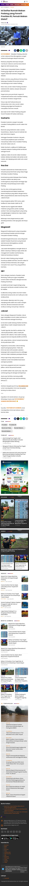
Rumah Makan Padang (20, 428)
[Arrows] (2, 509)
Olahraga (6, 858)
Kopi (5, 855)
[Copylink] (26, 50)
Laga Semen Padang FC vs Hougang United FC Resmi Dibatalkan (8, 612)
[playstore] (14, 839)
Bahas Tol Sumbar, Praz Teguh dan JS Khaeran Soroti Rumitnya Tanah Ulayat (21, 567)
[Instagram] (14, 831)
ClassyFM (6, 878)
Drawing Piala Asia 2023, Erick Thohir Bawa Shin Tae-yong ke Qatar (15, 763)
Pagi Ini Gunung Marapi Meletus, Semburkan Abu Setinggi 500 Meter (16, 756)
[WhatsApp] (21, 50)
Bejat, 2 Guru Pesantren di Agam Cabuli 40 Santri (15, 795)
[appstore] (5, 839)
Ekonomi (6, 849)
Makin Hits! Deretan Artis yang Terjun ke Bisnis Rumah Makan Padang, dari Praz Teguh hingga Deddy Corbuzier (14, 454)
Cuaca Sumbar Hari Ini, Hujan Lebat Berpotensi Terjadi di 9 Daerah (21, 523)
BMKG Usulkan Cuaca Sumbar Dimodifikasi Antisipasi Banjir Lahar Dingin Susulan (16, 741)
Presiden (4, 425)
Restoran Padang (7, 428)
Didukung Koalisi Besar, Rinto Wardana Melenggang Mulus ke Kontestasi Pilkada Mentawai (15, 780)
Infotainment (7, 852)
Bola (5, 848)
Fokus (12, 7)
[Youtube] (16, 831)
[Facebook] (15, 50)
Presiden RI (12, 425)
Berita (5, 846)
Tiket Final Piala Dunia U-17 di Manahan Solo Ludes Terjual (14, 733)
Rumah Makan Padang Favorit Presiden (7, 431)
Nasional (6, 856)
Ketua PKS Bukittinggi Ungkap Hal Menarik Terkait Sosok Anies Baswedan (16, 749)
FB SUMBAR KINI (23, 386)
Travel (5, 859)
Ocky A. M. (3, 22)
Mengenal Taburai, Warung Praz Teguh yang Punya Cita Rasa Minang (14, 447)
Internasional (7, 853)
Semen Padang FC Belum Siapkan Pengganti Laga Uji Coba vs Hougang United (11, 604)
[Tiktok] (19, 831)
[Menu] (2, 1)
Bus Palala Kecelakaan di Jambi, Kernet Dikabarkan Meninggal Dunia (15, 788)
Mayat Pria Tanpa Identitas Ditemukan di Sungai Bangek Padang (7, 524)
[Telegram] (24, 50)
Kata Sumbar (5, 7)
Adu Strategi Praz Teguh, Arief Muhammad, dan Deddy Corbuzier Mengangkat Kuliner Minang (13, 439)
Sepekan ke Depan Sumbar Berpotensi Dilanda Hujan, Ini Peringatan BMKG (14, 726)
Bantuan (6, 845)
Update (6, 861)
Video (5, 862)
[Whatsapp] (8, 831)
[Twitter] (18, 50)
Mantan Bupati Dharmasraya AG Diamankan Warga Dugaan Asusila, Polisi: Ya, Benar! (16, 771)
